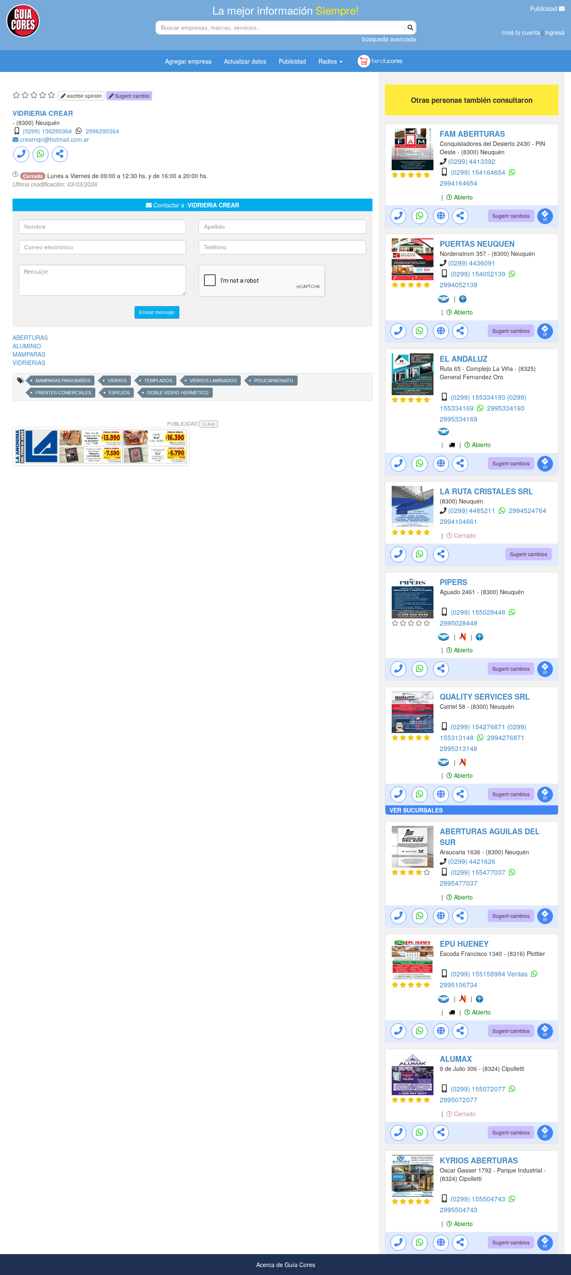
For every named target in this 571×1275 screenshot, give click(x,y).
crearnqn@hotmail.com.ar (54, 139)
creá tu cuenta (521, 32)
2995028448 (458, 623)
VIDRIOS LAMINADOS (213, 380)
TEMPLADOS (158, 380)
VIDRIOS (117, 380)
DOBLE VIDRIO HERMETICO (178, 392)
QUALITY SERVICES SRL (485, 696)
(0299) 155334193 (479, 397)
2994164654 (458, 183)
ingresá (555, 32)
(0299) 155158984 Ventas (490, 974)
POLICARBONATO (273, 380)
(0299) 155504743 (479, 1198)
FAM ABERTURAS (472, 133)
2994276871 (506, 737)
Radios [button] (329, 61)
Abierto (462, 197)
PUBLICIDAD (191, 423)
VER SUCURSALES (416, 810)
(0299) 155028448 (479, 612)
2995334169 (458, 419)
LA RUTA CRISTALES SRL (486, 491)
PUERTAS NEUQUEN (477, 243)
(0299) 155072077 (479, 1089)
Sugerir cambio (132, 95)
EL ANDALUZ (463, 358)
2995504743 (458, 1209)
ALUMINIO (27, 346)
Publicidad (544, 8)
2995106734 (458, 984)
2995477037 (458, 883)
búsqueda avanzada (389, 39)
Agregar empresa (188, 61)
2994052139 (458, 284)
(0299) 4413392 (471, 161)
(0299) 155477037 (479, 872)
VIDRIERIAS (29, 362)
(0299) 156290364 (47, 131)
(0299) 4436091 (471, 263)
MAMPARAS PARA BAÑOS (63, 380)
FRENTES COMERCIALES (63, 392)
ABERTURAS (30, 337)
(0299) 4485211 (472, 510)
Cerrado (464, 535)
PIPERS (453, 582)
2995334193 (506, 408)
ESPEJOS (119, 392)
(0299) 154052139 (479, 274)
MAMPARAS (29, 354)
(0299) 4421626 (471, 861)
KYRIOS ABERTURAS (479, 1160)
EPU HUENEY (464, 943)
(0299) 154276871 (479, 726)
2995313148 (458, 748)
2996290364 (102, 131)
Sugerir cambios (511, 215)
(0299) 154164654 (479, 172)
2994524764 (527, 510)
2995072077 (458, 1099)
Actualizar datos (245, 61)
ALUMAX (456, 1058)
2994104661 (458, 521)
